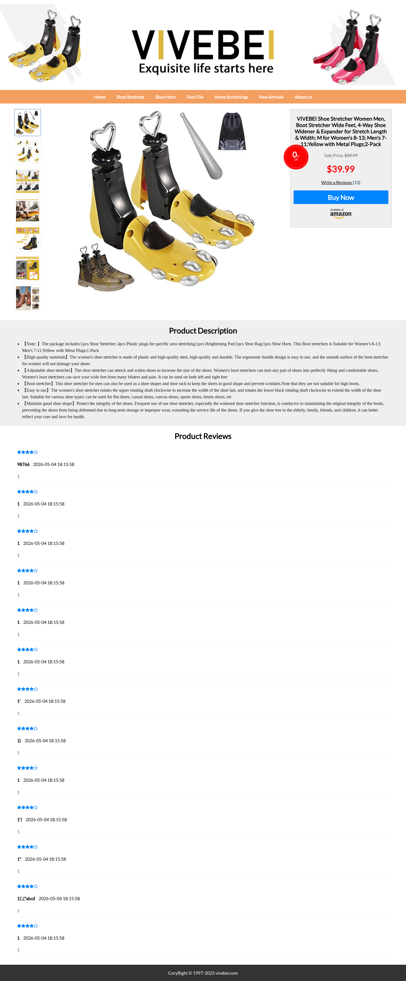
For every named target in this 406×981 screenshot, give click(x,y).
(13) (356, 182)
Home (100, 96)
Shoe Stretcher (130, 96)
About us (303, 96)
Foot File (195, 96)
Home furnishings (231, 96)
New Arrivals (271, 96)
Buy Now (341, 197)
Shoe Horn (165, 96)
